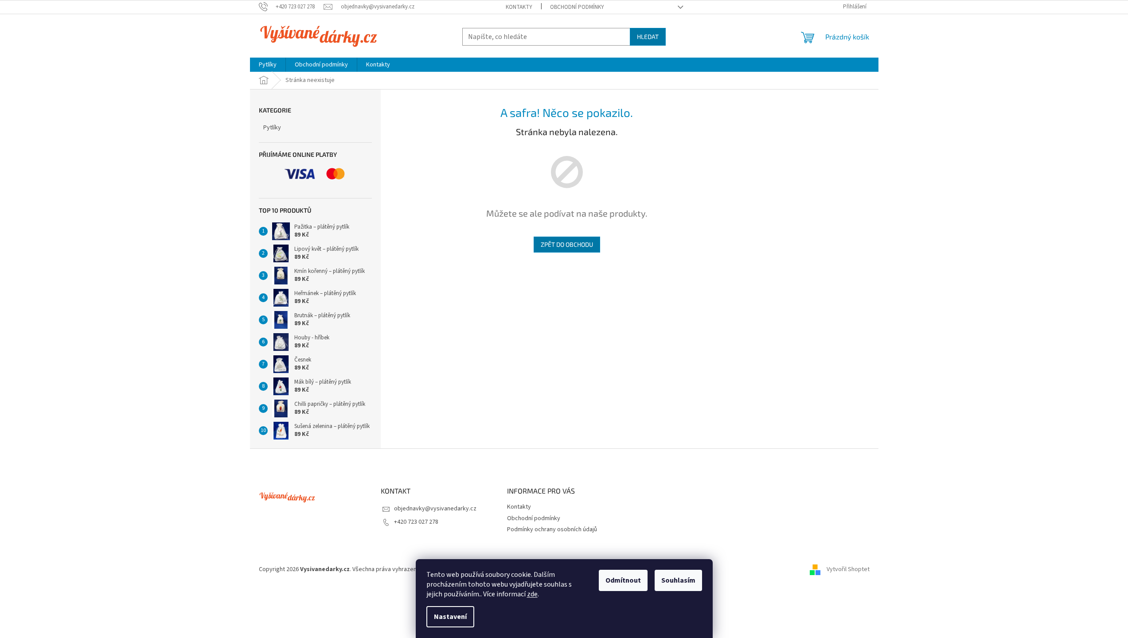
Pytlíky (272, 127)
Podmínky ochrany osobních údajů (552, 529)
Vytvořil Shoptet (848, 569)
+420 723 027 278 (416, 521)
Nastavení (450, 617)
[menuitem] (267, 65)
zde (532, 594)
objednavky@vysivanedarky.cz (435, 508)
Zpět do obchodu (567, 244)
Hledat (648, 36)
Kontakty (519, 7)
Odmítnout (623, 580)
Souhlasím (678, 580)
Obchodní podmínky (577, 7)
